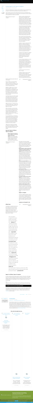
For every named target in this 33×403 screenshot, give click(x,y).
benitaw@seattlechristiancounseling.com (19, 300)
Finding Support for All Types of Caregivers (15, 6)
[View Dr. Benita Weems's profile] (5, 298)
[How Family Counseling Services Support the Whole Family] (6, 315)
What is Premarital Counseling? (27, 378)
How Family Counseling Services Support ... (6, 321)
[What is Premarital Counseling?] (27, 343)
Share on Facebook (22, 294)
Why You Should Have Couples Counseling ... (16, 378)
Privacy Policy (16, 400)
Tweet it (26, 294)
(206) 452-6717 (11, 300)
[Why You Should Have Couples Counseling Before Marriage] (16, 343)
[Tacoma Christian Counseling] (5, 1)
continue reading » (6, 329)
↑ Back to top (29, 294)
